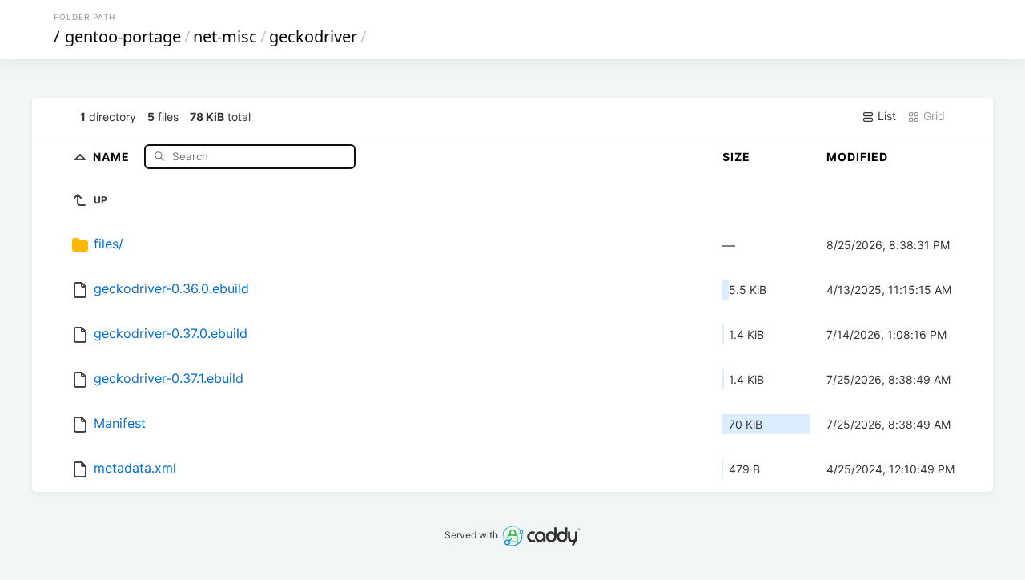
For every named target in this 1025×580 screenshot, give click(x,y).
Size (736, 156)
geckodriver (313, 36)
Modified (857, 156)
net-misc (225, 36)
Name (113, 156)
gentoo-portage (123, 36)
